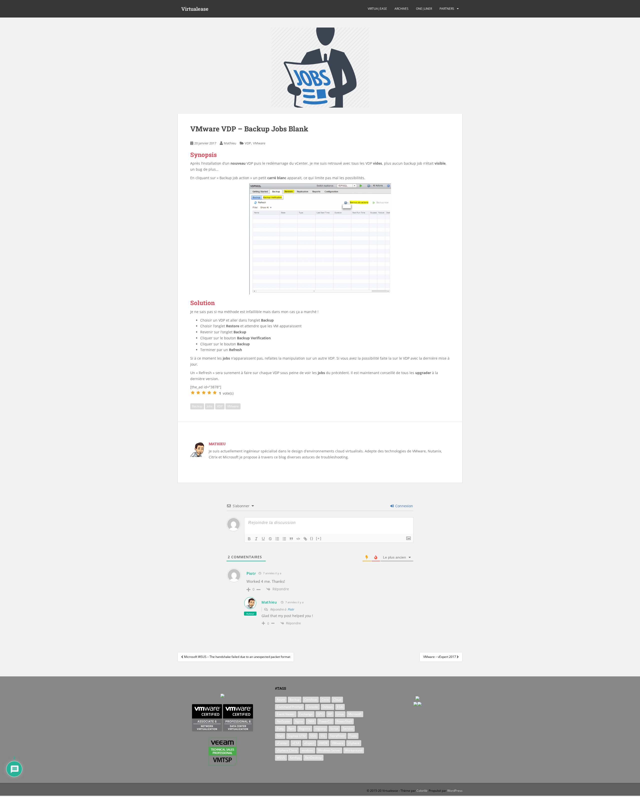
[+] (319, 538)
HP (330, 714)
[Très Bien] (209, 392)
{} (312, 538)
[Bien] (203, 392)
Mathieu (230, 143)
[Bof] (198, 392)
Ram (291, 728)
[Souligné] (263, 539)
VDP (248, 143)
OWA (311, 721)
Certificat (310, 699)
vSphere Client (287, 750)
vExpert (309, 743)
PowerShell (344, 721)
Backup (197, 406)
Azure (281, 699)
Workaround (353, 750)
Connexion (403, 505)
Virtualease (194, 9)
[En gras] (249, 539)
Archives (401, 9)
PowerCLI (325, 721)
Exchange (306, 714)
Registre (304, 728)
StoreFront (337, 736)
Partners (447, 9)
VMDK (323, 743)
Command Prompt (289, 707)
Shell (280, 736)
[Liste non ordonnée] (284, 539)
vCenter (282, 743)
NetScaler (283, 721)
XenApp (295, 757)
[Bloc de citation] (291, 539)
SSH (313, 736)
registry (320, 728)
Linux (340, 714)
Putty (280, 728)
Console (312, 707)
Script (334, 728)
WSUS (281, 757)
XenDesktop (313, 757)
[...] (192, 392)
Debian (327, 707)
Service (348, 728)
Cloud (337, 699)
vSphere (354, 743)
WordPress (454, 790)
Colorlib (421, 790)
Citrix (325, 699)
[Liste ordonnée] (277, 539)
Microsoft (355, 714)
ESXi (340, 707)
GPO (320, 714)
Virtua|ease (377, 9)
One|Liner (424, 9)
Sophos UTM (297, 736)
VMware (259, 143)
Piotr (291, 609)
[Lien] (305, 539)
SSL (323, 736)
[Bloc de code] (298, 539)
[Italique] (256, 539)
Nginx (299, 721)
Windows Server (329, 750)
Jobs (209, 406)
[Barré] (270, 539)
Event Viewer (286, 714)
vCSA (296, 743)
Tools (353, 736)
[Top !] (214, 392)
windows (308, 750)
